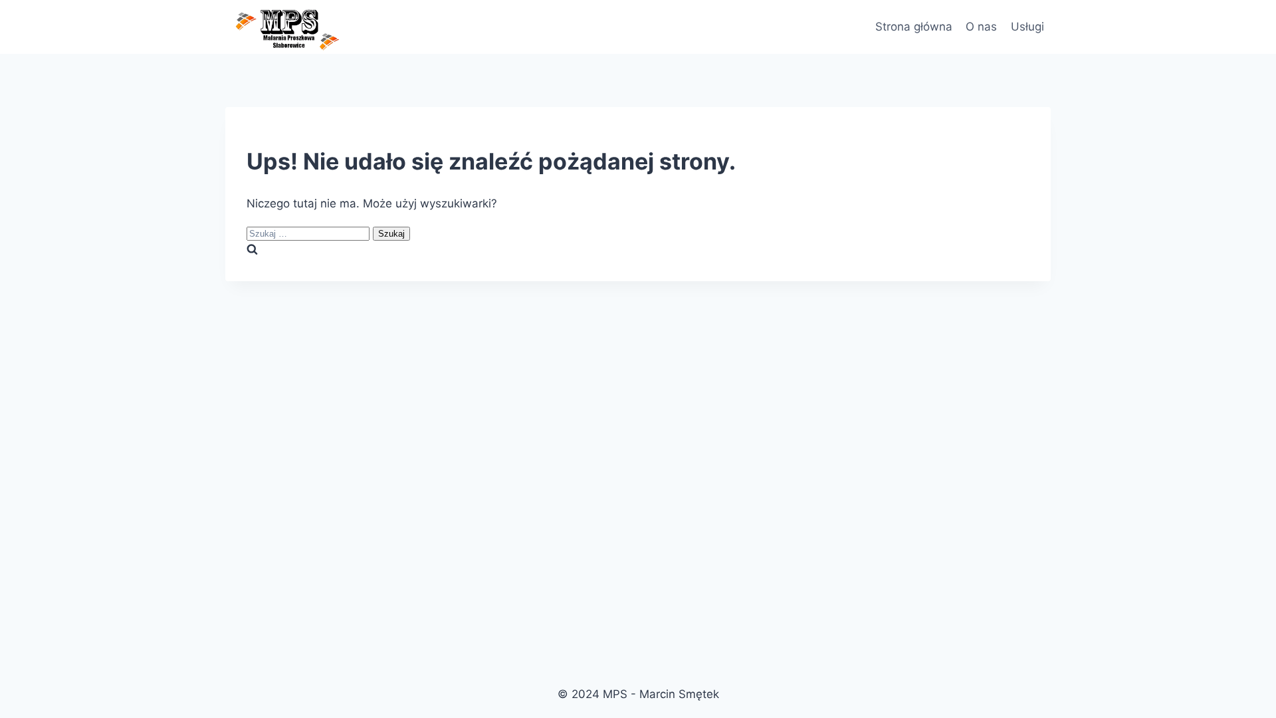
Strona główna (913, 26)
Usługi (1027, 26)
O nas (981, 26)
